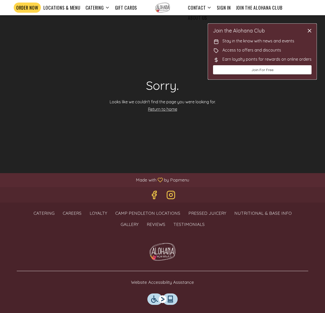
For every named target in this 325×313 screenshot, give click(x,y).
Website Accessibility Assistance (162, 282)
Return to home (162, 109)
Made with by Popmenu (96, 179)
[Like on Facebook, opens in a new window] (154, 196)
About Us (197, 17)
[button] (97, 8)
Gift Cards (126, 7)
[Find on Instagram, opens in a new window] (170, 196)
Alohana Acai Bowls (162, 251)
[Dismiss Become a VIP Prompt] (309, 31)
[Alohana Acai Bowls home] (162, 7)
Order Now (27, 7)
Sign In (224, 7)
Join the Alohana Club (259, 7)
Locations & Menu (61, 7)
